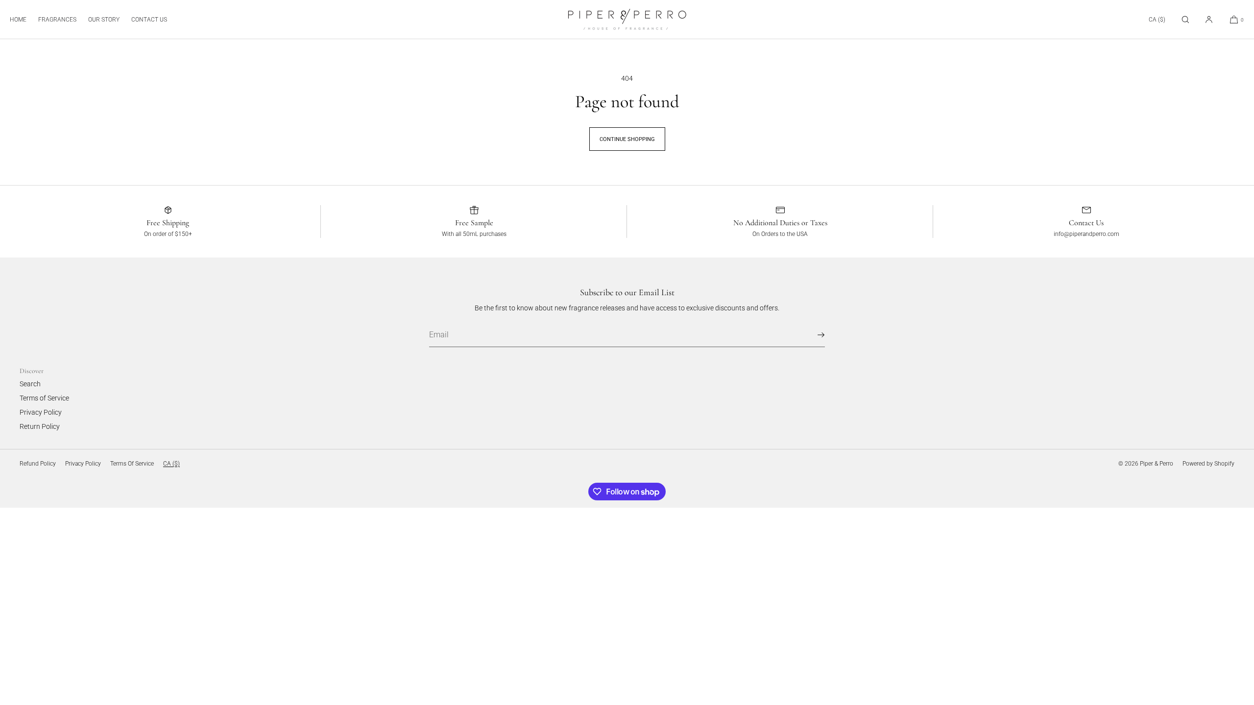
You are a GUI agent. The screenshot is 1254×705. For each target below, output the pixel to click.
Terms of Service (44, 398)
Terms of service (132, 463)
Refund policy (38, 463)
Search (30, 384)
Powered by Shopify (1208, 463)
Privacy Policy (41, 412)
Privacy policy (83, 463)
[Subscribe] (812, 335)
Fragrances (57, 19)
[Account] (1209, 19)
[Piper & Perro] (627, 19)
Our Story (104, 19)
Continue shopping (627, 139)
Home (18, 19)
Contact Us (149, 19)
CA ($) (1157, 19)
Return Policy (40, 426)
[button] (1185, 19)
